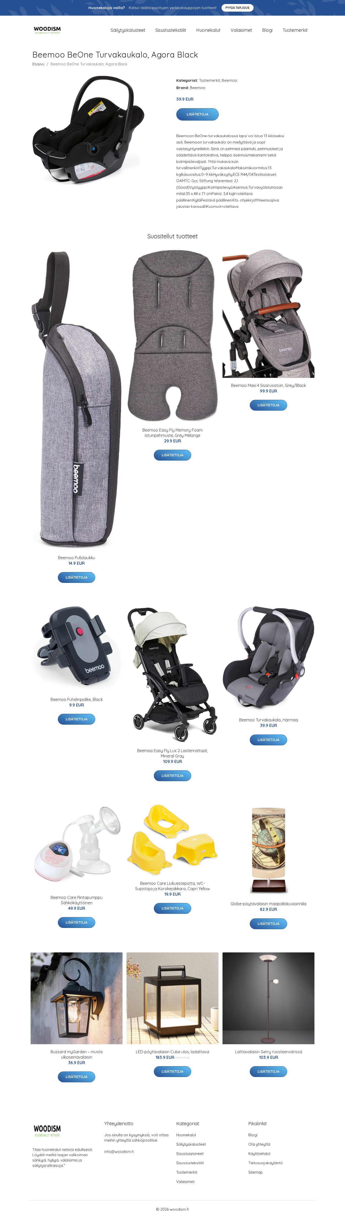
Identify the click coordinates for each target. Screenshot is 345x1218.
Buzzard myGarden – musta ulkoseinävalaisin (77, 1054)
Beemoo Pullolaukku (76, 557)
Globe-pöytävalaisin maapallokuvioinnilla (268, 903)
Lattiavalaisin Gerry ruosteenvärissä (268, 1051)
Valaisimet (241, 30)
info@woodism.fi (119, 1151)
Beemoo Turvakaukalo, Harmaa (268, 719)
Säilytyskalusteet (128, 30)
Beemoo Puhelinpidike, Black (77, 699)
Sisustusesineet (190, 1153)
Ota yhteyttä (259, 1144)
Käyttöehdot (259, 1153)
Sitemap (255, 1172)
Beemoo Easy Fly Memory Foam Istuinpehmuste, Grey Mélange (172, 433)
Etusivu (38, 64)
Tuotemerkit (295, 30)
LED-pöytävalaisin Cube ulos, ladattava (172, 1051)
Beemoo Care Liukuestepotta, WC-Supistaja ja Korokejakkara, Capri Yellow (172, 886)
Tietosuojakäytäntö (265, 1162)
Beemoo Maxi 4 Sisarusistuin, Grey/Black (268, 385)
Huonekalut (208, 30)
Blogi (267, 30)
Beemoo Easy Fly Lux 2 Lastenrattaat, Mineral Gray (172, 753)
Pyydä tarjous (238, 8)
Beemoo (229, 80)
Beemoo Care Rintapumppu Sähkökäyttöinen (77, 900)
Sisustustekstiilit (170, 30)
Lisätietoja (197, 114)
